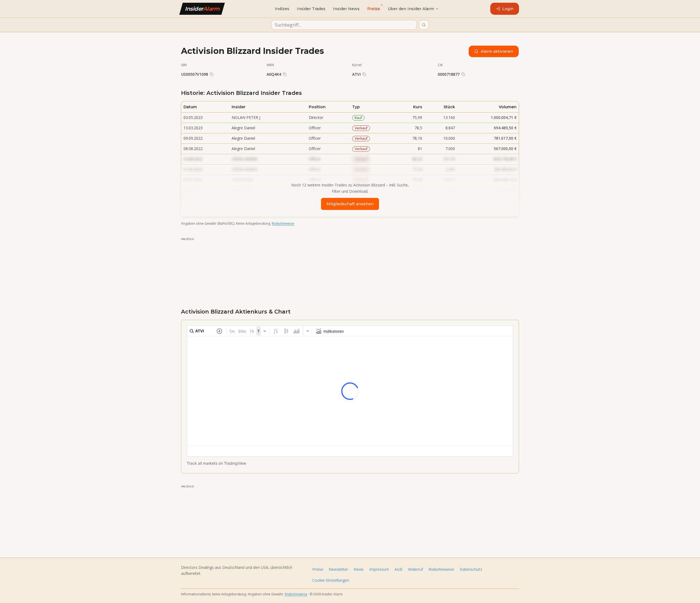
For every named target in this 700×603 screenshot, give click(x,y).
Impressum (379, 569)
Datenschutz (471, 569)
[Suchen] (424, 25)
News (359, 569)
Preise (317, 569)
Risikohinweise (283, 223)
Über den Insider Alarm (411, 8)
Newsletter (338, 569)
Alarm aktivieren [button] (497, 51)
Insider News (346, 8)
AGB (398, 569)
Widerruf (415, 569)
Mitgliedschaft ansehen (350, 203)
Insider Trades (311, 8)
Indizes (282, 8)
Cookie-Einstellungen (330, 580)
